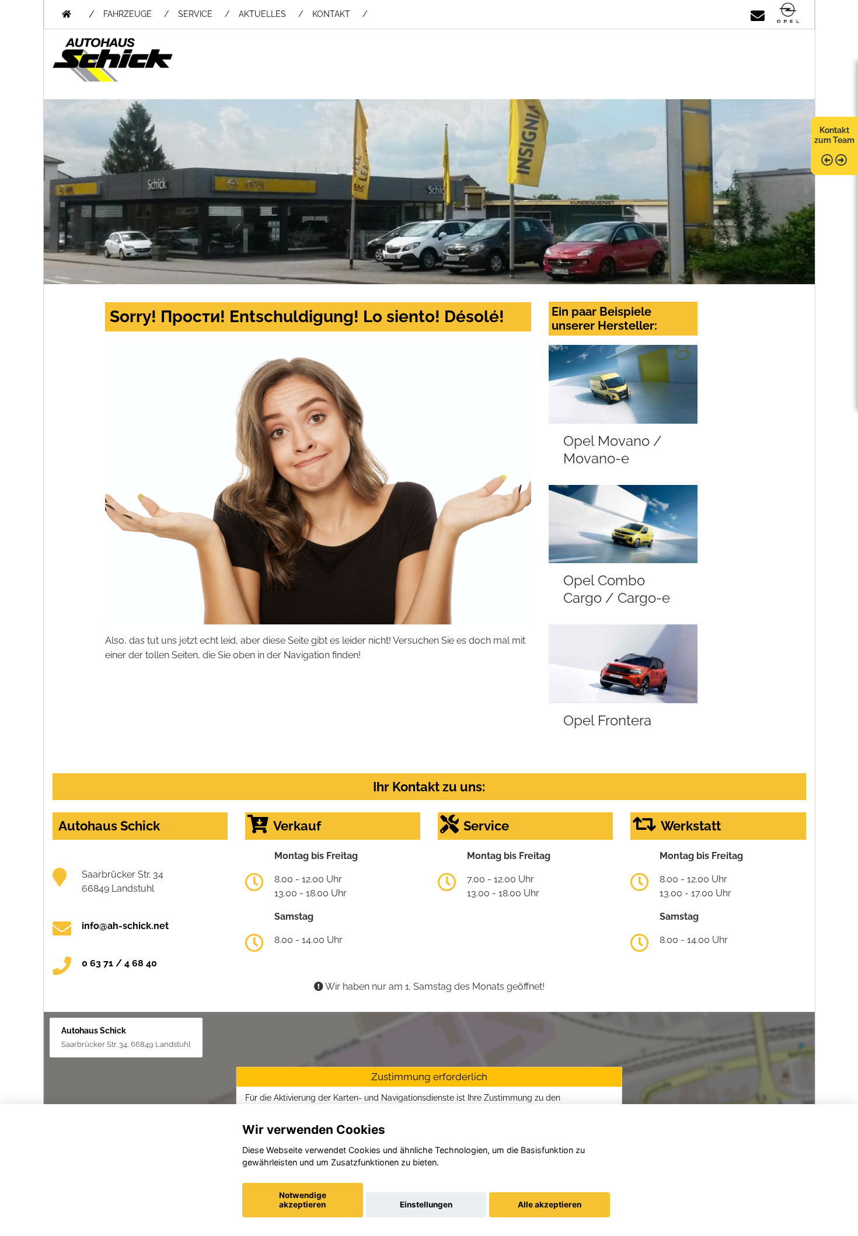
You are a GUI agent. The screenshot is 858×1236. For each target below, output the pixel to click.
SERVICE (195, 14)
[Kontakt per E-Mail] (758, 13)
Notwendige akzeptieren (302, 1199)
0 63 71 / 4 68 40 (119, 963)
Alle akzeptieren (549, 1204)
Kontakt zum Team (834, 135)
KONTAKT (331, 14)
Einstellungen (426, 1204)
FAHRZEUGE (127, 14)
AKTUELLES (262, 14)
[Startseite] (788, 13)
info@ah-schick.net (125, 925)
